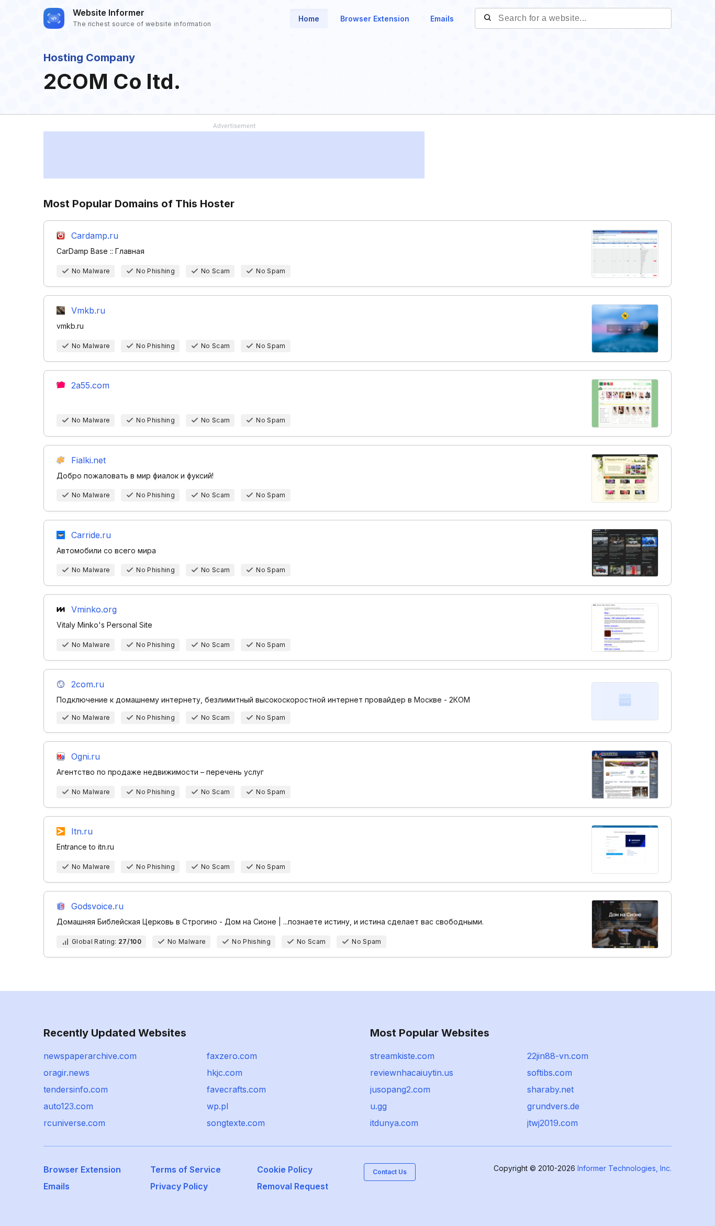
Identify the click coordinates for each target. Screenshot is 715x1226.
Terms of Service (185, 1169)
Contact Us (390, 1172)
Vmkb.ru (88, 310)
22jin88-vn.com (557, 1056)
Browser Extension (374, 18)
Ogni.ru (85, 756)
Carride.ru (91, 535)
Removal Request (292, 1186)
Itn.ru (82, 831)
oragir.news (66, 1072)
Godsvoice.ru (97, 906)
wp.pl (217, 1106)
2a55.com (90, 385)
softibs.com (549, 1072)
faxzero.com (232, 1056)
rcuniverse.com (74, 1123)
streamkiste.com (402, 1056)
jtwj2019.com (552, 1123)
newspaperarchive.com (90, 1056)
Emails (442, 18)
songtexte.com (236, 1123)
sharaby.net (550, 1089)
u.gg (378, 1106)
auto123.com (68, 1106)
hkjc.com (224, 1072)
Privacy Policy (179, 1186)
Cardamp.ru (94, 235)
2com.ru (87, 684)
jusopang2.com (400, 1089)
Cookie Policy (284, 1169)
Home (308, 18)
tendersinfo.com (75, 1089)
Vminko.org (94, 609)
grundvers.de (553, 1106)
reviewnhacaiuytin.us (411, 1072)
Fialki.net (88, 460)
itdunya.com (394, 1123)
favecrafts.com (236, 1089)
